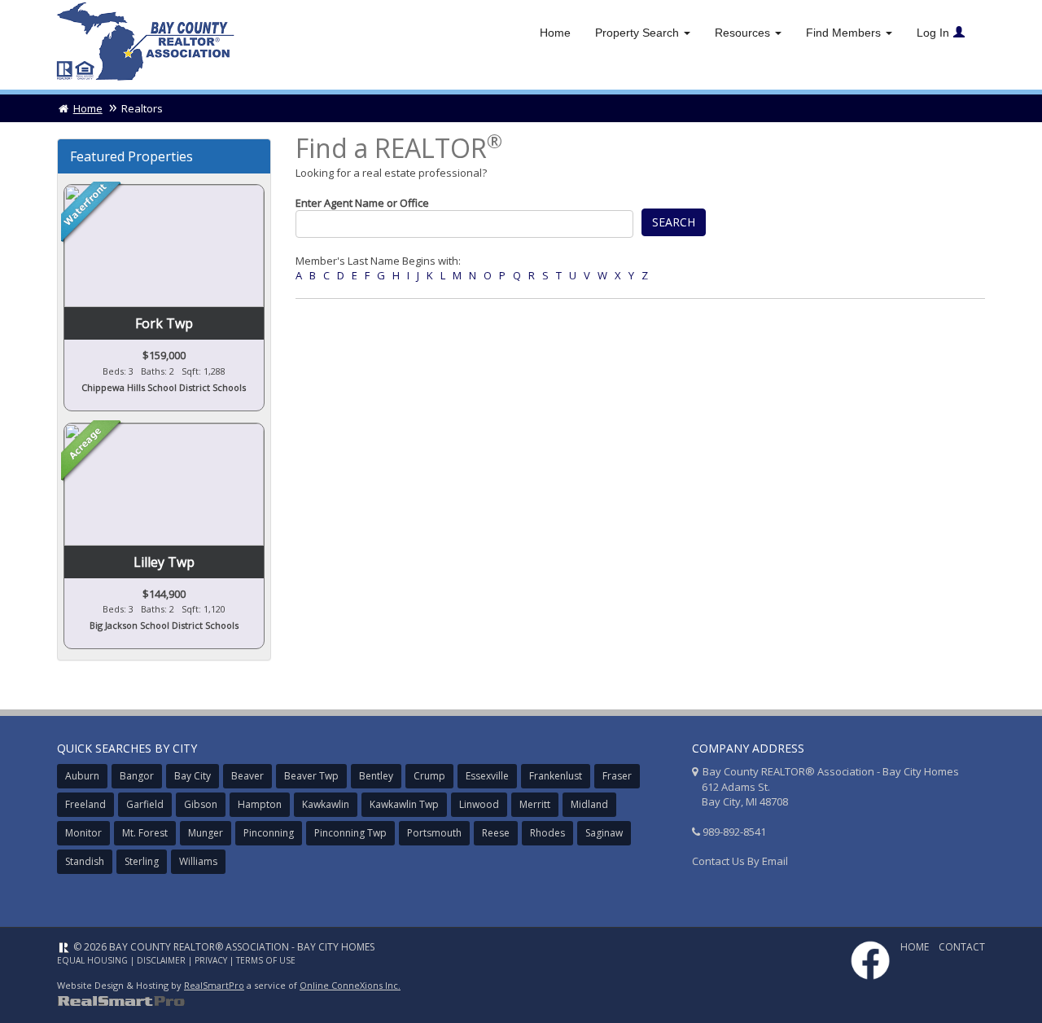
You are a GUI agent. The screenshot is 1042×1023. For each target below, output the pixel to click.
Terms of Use (266, 960)
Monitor (83, 833)
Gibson (200, 804)
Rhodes (547, 833)
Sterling (142, 861)
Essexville (487, 776)
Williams (198, 861)
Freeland (85, 804)
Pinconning (268, 833)
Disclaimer (161, 960)
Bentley (376, 776)
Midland (589, 804)
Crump (429, 776)
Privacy (211, 960)
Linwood (479, 804)
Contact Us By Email (740, 861)
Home (555, 32)
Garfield (145, 804)
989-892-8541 (734, 831)
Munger (205, 833)
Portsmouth (434, 833)
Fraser (617, 776)
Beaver (247, 776)
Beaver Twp (311, 776)
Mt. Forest (145, 833)
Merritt (534, 804)
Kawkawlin (325, 804)
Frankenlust (555, 776)
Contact (962, 947)
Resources (744, 32)
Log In (933, 32)
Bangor (137, 776)
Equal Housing (92, 960)
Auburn (82, 776)
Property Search (638, 32)
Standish (84, 861)
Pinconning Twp (350, 833)
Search (673, 222)
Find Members (845, 32)
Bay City (192, 776)
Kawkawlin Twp (404, 804)
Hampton (260, 804)
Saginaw (604, 833)
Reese (496, 833)
